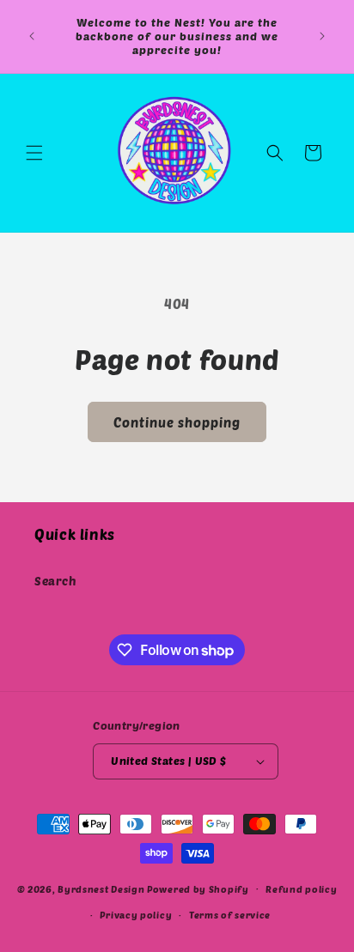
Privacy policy (136, 914)
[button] (34, 153)
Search (55, 580)
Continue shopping (177, 422)
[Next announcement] (322, 36)
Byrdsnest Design (101, 888)
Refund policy (301, 888)
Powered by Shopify (198, 888)
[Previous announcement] (32, 36)
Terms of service (230, 914)
